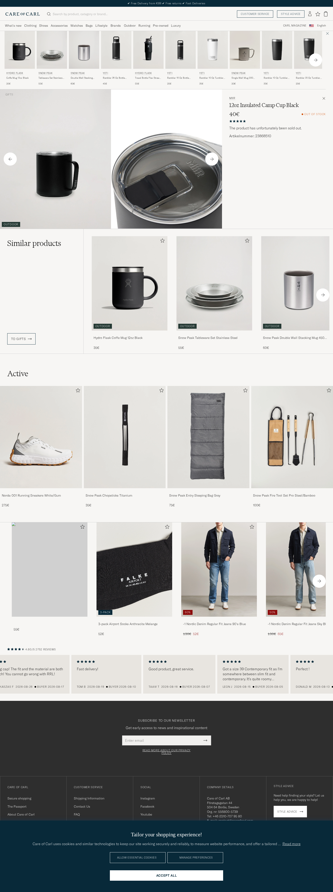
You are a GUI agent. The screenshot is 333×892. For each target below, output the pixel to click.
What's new (13, 26)
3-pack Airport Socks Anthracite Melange (127, 624)
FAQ (77, 814)
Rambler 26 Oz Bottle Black (114, 78)
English (321, 25)
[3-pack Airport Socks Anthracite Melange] (134, 619)
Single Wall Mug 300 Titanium (242, 78)
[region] (166, 674)
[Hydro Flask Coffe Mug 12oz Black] (129, 333)
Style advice (291, 14)
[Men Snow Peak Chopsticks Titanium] (125, 437)
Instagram (147, 798)
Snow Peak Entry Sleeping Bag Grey (194, 495)
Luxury (176, 26)
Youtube (146, 814)
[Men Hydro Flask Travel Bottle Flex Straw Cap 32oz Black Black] (148, 50)
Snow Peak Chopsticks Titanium (109, 495)
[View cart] (325, 14)
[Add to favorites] (161, 241)
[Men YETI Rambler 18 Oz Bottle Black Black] (180, 50)
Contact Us (82, 806)
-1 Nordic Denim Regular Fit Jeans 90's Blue (214, 624)
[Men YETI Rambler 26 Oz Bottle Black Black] (116, 50)
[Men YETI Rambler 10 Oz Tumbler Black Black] (277, 50)
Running (144, 26)
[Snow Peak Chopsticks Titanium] (125, 491)
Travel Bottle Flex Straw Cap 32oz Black (147, 78)
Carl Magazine (294, 25)
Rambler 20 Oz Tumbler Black (308, 78)
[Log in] (309, 14)
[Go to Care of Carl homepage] (22, 14)
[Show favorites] (317, 14)
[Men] (49, 569)
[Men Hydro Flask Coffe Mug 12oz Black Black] (20, 50)
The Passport (17, 806)
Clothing (30, 26)
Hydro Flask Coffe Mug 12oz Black (118, 338)
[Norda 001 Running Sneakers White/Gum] (41, 491)
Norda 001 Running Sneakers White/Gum (31, 495)
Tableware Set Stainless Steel (51, 78)
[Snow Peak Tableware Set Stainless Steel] (214, 333)
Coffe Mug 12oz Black (17, 77)
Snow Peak (46, 73)
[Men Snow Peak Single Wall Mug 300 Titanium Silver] (245, 50)
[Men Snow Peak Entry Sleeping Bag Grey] (208, 437)
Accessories (59, 26)
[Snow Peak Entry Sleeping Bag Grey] (208, 491)
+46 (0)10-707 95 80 (227, 816)
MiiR (232, 98)
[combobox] (321, 26)
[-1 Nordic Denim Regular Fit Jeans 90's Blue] (219, 619)
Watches (76, 26)
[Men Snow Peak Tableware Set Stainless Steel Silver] (52, 50)
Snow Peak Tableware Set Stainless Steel (208, 338)
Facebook (147, 806)
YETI (105, 73)
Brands (116, 26)
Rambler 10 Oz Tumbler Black (276, 78)
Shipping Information (89, 798)
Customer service (255, 14)
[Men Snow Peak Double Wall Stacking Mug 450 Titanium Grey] (84, 50)
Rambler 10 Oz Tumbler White (211, 78)
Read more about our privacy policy (166, 751)
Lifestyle (101, 26)
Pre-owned (160, 26)
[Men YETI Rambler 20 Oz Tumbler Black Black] (309, 50)
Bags (89, 26)
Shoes (43, 26)
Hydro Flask (14, 73)
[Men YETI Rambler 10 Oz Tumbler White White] (213, 50)
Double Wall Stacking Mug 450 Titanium (82, 78)
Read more (291, 844)
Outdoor (130, 26)
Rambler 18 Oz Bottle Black (178, 78)
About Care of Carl (21, 814)
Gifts (9, 94)
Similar (34, 243)
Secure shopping (19, 798)
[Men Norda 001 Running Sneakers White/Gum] (41, 437)
